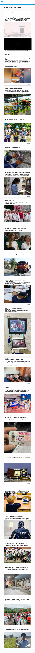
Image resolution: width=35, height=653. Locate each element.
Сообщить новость (17, 4)
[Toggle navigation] (33, 2)
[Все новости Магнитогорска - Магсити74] (2, 2)
